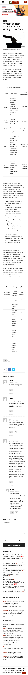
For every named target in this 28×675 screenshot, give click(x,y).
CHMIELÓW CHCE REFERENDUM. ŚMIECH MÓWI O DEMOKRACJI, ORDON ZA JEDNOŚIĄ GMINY (13, 583)
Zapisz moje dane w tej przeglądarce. (14, 540)
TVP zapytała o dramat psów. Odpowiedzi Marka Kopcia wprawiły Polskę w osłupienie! (13, 574)
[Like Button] (5, 360)
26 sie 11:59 (13, 653)
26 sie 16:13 (8, 608)
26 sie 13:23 (11, 620)
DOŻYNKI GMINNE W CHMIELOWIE (12, 570)
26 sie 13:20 (17, 640)
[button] (26, 2)
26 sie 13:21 (11, 633)
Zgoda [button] (24, 672)
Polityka (5, 21)
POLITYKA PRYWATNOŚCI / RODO (11, 672)
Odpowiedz (11, 393)
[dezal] (14, 10)
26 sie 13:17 (10, 644)
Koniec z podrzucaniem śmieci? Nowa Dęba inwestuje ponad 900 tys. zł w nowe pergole (13, 567)
